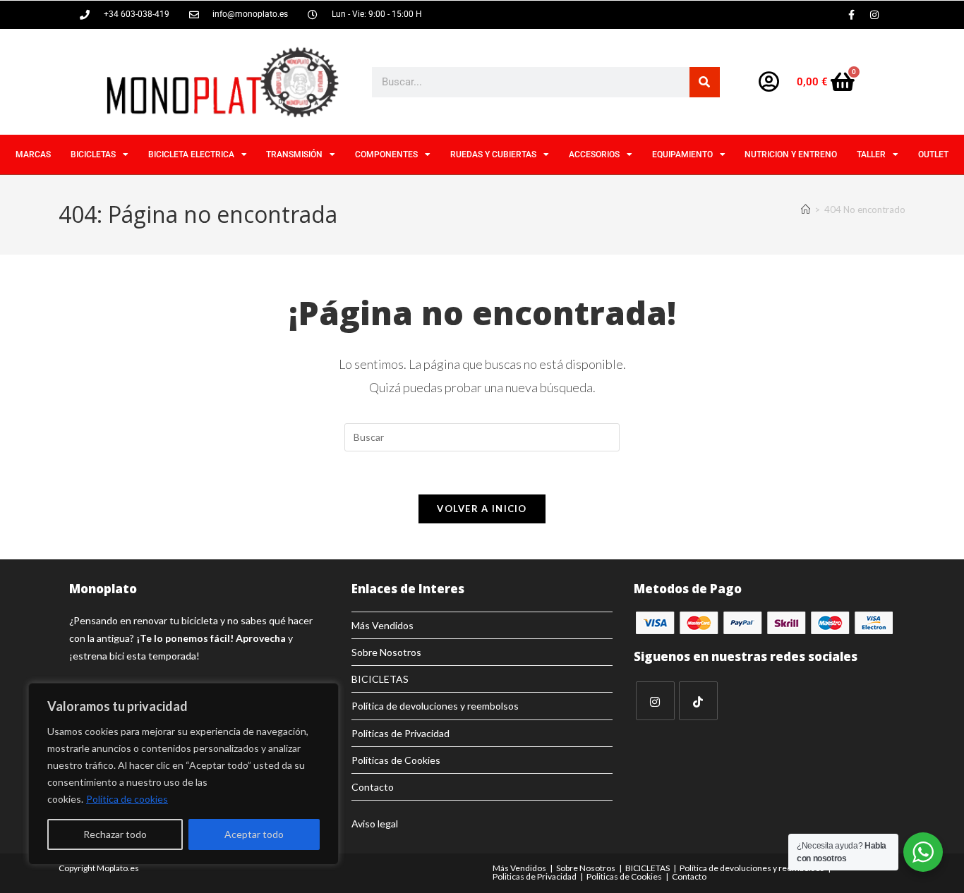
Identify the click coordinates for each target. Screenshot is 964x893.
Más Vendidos (382, 625)
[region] (183, 774)
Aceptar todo (254, 834)
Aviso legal (374, 824)
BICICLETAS (93, 154)
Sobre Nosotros (386, 652)
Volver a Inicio (482, 508)
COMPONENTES (386, 154)
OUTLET (933, 154)
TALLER (871, 154)
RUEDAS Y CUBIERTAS (493, 154)
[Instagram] (874, 15)
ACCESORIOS (594, 154)
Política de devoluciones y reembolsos (435, 706)
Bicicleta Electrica (191, 154)
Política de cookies (127, 799)
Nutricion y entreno (791, 154)
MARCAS (33, 154)
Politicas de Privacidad (400, 733)
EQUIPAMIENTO (682, 154)
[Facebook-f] (851, 15)
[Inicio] (805, 209)
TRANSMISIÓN (294, 154)
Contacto (372, 787)
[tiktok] (698, 700)
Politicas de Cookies (395, 760)
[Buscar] (704, 82)
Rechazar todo (115, 834)
